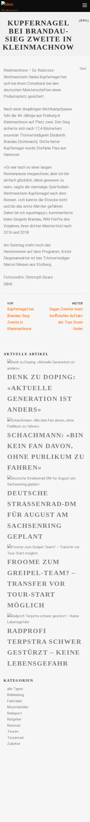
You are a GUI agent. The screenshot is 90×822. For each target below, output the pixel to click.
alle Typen (15, 689)
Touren (12, 731)
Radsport (14, 713)
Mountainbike (17, 707)
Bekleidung (15, 695)
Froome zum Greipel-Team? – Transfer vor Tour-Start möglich (41, 583)
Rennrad (13, 725)
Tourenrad (15, 738)
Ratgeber (14, 719)
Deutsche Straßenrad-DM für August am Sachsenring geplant (42, 514)
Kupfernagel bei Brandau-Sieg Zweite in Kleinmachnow (20, 316)
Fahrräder (14, 701)
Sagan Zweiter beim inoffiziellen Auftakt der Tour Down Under (66, 316)
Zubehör (13, 744)
